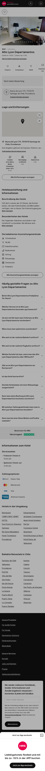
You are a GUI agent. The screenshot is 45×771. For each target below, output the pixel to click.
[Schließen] (41, 735)
